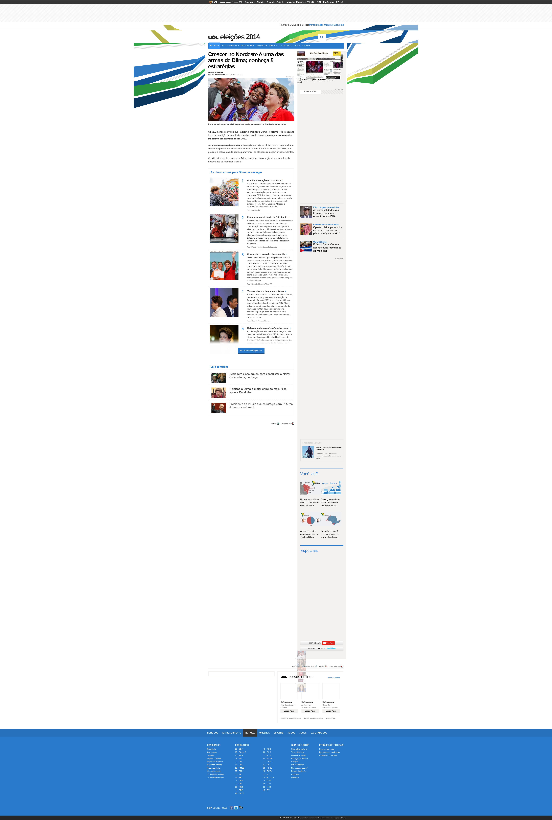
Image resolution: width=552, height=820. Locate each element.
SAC (240, 2)
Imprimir (273, 424)
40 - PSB (267, 749)
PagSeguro (328, 2)
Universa (290, 2)
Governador (212, 752)
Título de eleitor (297, 752)
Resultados (247, 46)
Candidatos (213, 745)
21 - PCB (239, 755)
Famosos (300, 2)
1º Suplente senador (215, 774)
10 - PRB (239, 787)
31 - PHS (239, 765)
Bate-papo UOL (319, 733)
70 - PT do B (268, 777)
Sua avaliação (285, 46)
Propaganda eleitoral (299, 758)
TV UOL (311, 2)
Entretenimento (231, 733)
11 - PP (238, 774)
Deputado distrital (214, 765)
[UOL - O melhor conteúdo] (213, 3)
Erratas (321, 666)
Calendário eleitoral (299, 749)
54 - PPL (239, 777)
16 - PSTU (267, 771)
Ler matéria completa (250, 350)
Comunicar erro (286, 424)
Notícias (261, 2)
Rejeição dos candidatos (329, 752)
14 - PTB (267, 780)
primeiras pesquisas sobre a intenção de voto (236, 144)
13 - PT (266, 774)
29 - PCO (239, 758)
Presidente (211, 749)
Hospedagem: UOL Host (338, 818)
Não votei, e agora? (299, 768)
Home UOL (212, 733)
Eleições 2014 (240, 36)
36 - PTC (267, 784)
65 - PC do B (240, 752)
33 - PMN (239, 771)
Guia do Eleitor (300, 745)
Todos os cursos (333, 678)
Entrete (280, 2)
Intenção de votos (326, 749)
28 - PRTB (239, 793)
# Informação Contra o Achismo (326, 24)
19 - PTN (267, 787)
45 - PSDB (267, 758)
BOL (319, 2)
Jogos (303, 733)
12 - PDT (239, 761)
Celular (240, 808)
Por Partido (242, 745)
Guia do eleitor (301, 46)
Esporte (271, 2)
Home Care (330, 718)
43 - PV (266, 790)
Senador (210, 755)
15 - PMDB (239, 768)
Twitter (236, 808)
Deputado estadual (215, 761)
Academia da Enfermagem (290, 718)
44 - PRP (239, 790)
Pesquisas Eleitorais (331, 745)
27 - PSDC (267, 761)
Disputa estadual (229, 46)
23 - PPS (239, 780)
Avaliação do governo (328, 755)
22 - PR (238, 784)
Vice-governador (214, 771)
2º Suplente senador (215, 777)
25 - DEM (239, 749)
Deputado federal (214, 758)
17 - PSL (267, 765)
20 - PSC (267, 752)
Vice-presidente (213, 768)
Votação (294, 761)
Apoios (272, 46)
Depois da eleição (298, 771)
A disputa (295, 774)
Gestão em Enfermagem (313, 718)
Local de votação (298, 755)
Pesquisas (261, 46)
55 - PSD (267, 755)
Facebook (232, 808)
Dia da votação (297, 765)
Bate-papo (250, 2)
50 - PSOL (267, 768)
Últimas (214, 46)
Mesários (295, 777)
